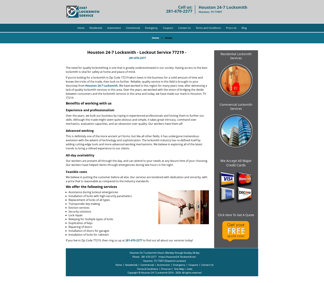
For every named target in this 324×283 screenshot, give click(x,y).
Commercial (133, 27)
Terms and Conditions (208, 27)
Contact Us (184, 27)
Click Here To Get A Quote (236, 215)
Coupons (168, 27)
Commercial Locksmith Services (236, 106)
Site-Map (179, 269)
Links (189, 269)
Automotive (114, 27)
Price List (231, 27)
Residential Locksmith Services (236, 56)
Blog (244, 27)
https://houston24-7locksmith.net (177, 257)
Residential (95, 27)
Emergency (151, 27)
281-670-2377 (179, 11)
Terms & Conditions (147, 269)
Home (80, 27)
